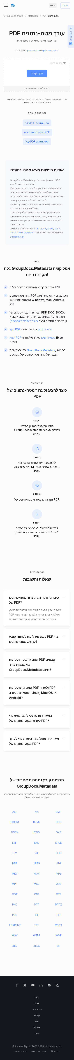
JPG (58, 863)
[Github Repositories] (49, 986)
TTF (36, 925)
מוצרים (37, 1003)
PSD (14, 914)
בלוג (37, 1021)
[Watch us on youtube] (32, 986)
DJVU (36, 822)
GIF (37, 852)
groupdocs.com (34, 50)
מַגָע (44, 1051)
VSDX (58, 925)
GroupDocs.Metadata (32, 268)
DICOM (15, 822)
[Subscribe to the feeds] (57, 986)
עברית (57, 1051)
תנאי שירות (35, 1051)
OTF (58, 894)
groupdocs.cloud (50, 50)
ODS (58, 883)
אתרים (37, 1027)
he (51, 5)
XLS (14, 945)
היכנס (65, 5)
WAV (15, 935)
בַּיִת (37, 997)
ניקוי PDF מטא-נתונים (37, 123)
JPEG (20, 232)
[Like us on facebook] (16, 986)
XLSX (57, 228)
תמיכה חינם (37, 1009)
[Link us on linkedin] (41, 986)
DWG (37, 832)
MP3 (58, 873)
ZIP (59, 945)
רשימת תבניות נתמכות (24, 321)
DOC (58, 822)
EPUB (50, 228)
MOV (37, 873)
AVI (26, 232)
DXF (58, 832)
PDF (36, 228)
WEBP (36, 935)
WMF (59, 935)
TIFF (58, 914)
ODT (15, 894)
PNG (14, 904)
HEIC (58, 852)
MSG (37, 883)
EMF (14, 842)
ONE (36, 894)
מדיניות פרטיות (20, 1051)
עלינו (37, 1033)
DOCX (43, 228)
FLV (15, 852)
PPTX (13, 232)
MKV (15, 873)
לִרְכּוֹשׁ (37, 1015)
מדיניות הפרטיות (30, 103)
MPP (14, 883)
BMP (58, 811)
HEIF (14, 863)
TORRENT (15, 925)
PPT (36, 904)
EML (36, 842)
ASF (14, 811)
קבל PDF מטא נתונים (37, 141)
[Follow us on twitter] (24, 986)
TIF (37, 914)
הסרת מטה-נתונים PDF (37, 132)
